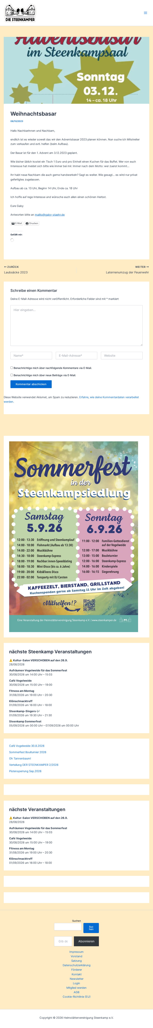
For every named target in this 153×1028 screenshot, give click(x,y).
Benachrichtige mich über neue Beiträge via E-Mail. (45, 375)
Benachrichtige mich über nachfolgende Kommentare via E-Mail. (53, 367)
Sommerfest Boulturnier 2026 (27, 752)
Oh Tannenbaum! (20, 758)
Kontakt (77, 974)
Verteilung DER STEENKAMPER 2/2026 (33, 765)
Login (76, 983)
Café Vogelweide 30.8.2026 (26, 746)
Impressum (76, 952)
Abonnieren (86, 941)
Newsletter (76, 979)
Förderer (76, 969)
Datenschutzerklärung (76, 965)
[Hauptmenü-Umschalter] (145, 13)
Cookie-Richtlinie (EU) (76, 996)
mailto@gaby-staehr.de (50, 214)
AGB (76, 992)
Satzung (76, 960)
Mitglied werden (76, 987)
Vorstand (76, 956)
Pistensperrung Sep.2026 (25, 771)
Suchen (76, 920)
